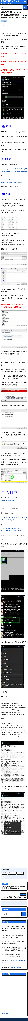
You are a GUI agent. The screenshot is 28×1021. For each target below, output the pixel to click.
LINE (4, 28)
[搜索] (25, 7)
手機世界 (3, 21)
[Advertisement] (14, 852)
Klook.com (5, 1013)
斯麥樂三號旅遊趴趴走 (10, 1)
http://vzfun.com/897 (8, 500)
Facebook (10, 28)
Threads (18, 28)
